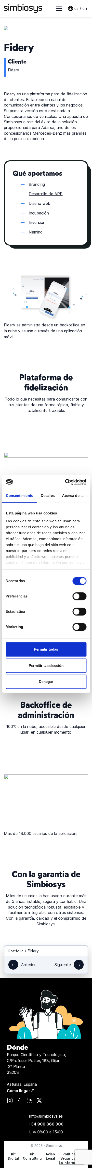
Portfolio (16, 951)
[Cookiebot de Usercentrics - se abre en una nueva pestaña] (65, 482)
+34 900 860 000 (46, 1124)
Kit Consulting (32, 1156)
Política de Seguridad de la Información (71, 1158)
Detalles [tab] (47, 495)
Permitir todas (46, 649)
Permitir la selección (46, 665)
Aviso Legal (50, 1156)
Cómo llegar (18, 1090)
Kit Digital (13, 1156)
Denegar (46, 682)
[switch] (79, 596)
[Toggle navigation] (59, 8)
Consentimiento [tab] (19, 495)
